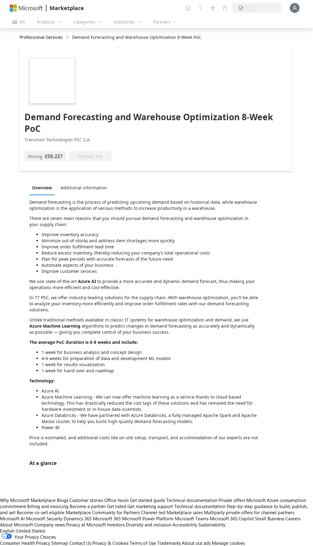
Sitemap (59, 543)
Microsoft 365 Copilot (232, 518)
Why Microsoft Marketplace (28, 500)
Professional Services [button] (41, 37)
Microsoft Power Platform (148, 518)
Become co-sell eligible (40, 512)
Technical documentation (191, 500)
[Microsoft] (26, 8)
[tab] (43, 187)
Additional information (84, 188)
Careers (292, 518)
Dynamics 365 (78, 518)
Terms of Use (143, 543)
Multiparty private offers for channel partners (249, 512)
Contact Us (80, 543)
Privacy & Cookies (110, 543)
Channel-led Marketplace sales (172, 512)
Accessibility (184, 525)
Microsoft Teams (191, 518)
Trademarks (169, 543)
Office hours (116, 500)
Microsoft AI (12, 518)
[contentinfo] (68, 37)
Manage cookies (228, 543)
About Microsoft (16, 525)
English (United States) (23, 531)
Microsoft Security (44, 518)
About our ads (196, 543)
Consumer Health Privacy (25, 543)
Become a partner (88, 506)
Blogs (62, 500)
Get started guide (147, 500)
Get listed (116, 506)
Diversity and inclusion (148, 525)
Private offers (232, 500)
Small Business (269, 518)
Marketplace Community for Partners (103, 512)
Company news (49, 525)
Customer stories (86, 500)
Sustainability (211, 525)
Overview (42, 188)
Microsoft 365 (107, 518)
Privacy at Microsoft (86, 525)
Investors (116, 525)
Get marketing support (150, 506)
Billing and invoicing (47, 506)
